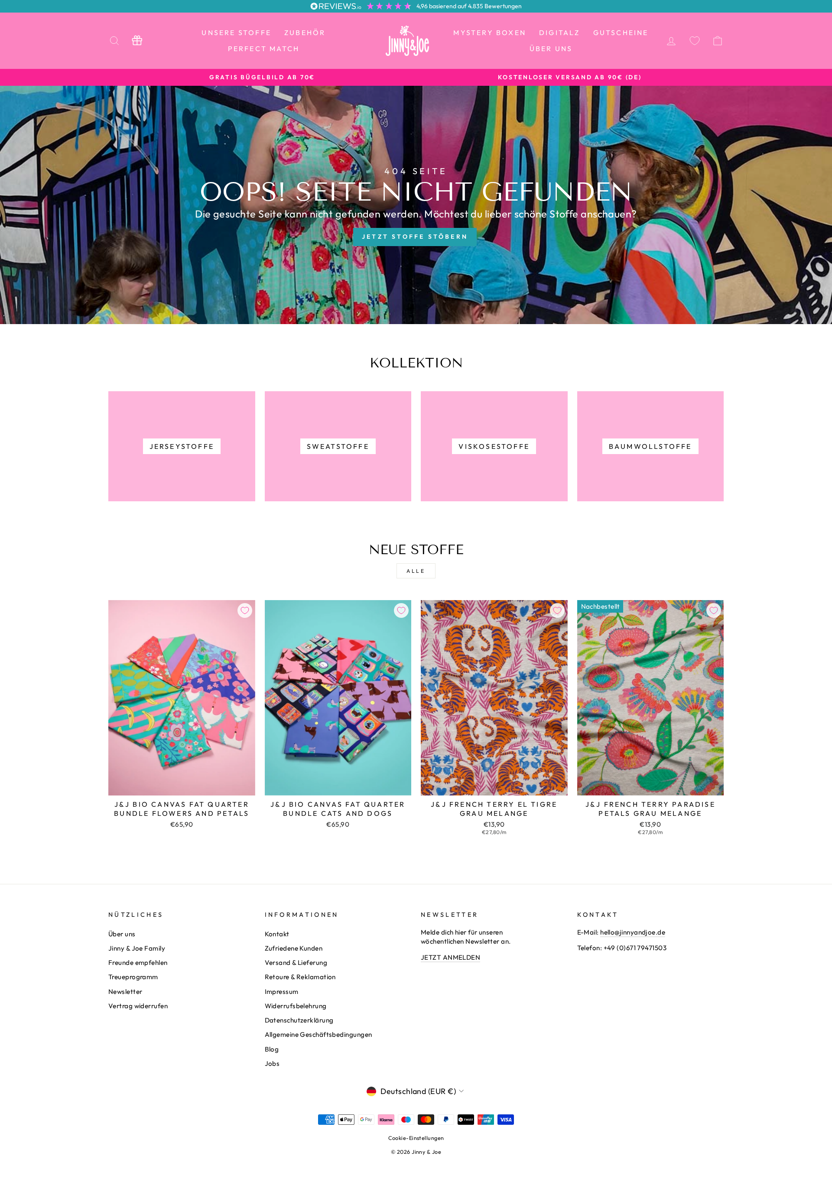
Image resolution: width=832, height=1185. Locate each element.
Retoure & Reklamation (300, 977)
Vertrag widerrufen (138, 1006)
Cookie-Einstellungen (416, 1137)
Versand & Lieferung (296, 962)
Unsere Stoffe (236, 32)
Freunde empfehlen (138, 962)
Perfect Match (264, 48)
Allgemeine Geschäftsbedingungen (318, 1034)
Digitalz (559, 32)
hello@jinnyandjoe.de (632, 932)
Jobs (272, 1063)
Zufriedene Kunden (294, 948)
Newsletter (125, 991)
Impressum (282, 991)
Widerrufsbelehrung (296, 1006)
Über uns (551, 48)
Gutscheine (621, 32)
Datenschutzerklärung (299, 1020)
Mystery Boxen (489, 32)
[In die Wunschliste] (244, 610)
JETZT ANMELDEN (450, 957)
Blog (272, 1049)
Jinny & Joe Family (136, 948)
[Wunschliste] (695, 40)
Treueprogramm (133, 977)
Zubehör (304, 32)
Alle (415, 571)
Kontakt (277, 934)
